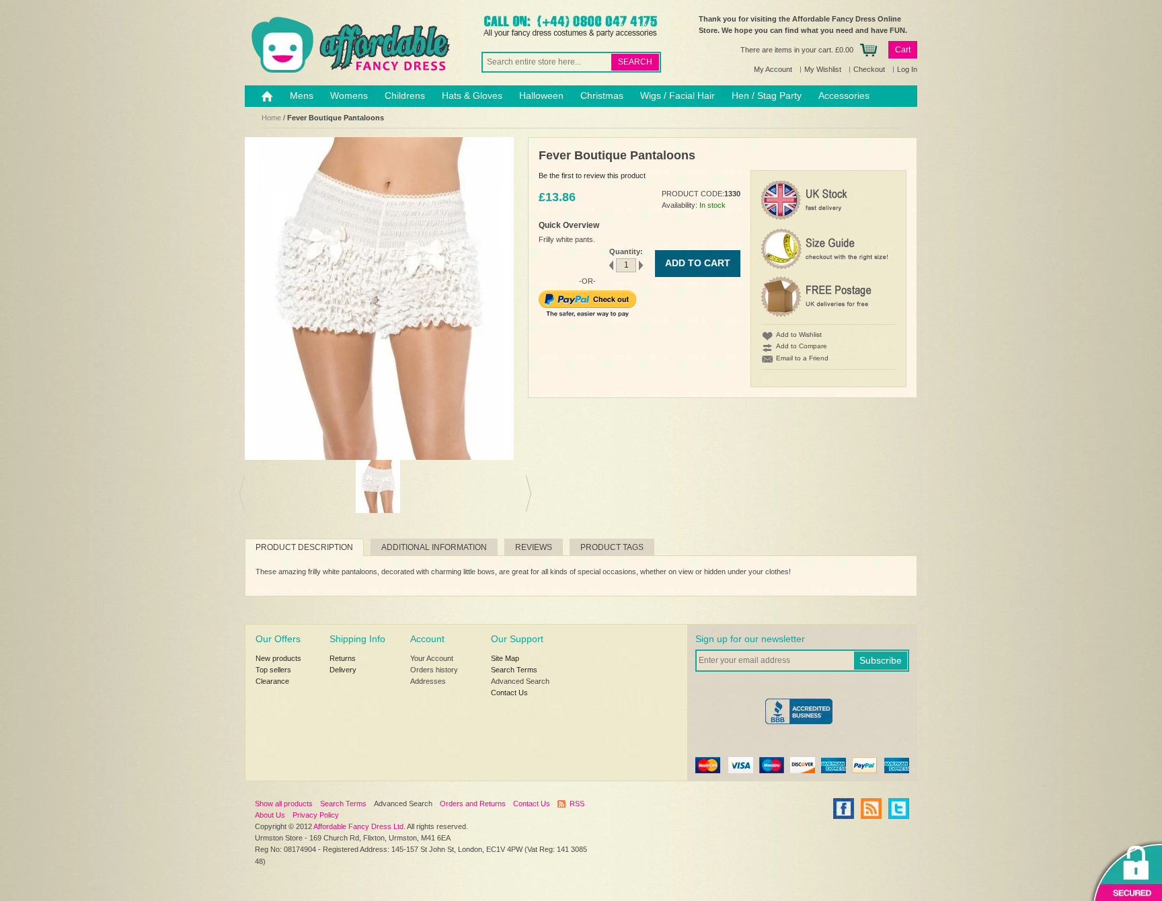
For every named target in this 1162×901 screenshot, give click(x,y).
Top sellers (273, 670)
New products (278, 658)
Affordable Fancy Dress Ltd (358, 826)
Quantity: (626, 251)
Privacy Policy (316, 815)
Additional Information (434, 547)
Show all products (284, 803)
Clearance (272, 681)
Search (635, 62)
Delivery (343, 670)
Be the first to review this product (592, 175)
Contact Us (509, 693)
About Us (270, 815)
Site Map (505, 658)
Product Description (304, 547)
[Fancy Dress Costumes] (349, 45)
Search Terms (514, 670)
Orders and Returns (473, 803)
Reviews (533, 547)
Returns (343, 658)
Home (271, 118)
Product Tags (612, 547)
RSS (577, 803)
